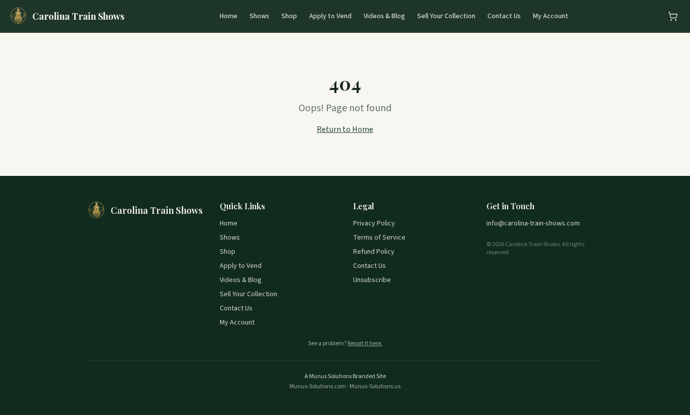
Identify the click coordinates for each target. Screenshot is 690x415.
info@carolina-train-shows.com (533, 223)
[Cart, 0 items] (673, 16)
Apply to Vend (330, 16)
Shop (289, 16)
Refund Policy (374, 252)
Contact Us (504, 16)
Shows (259, 16)
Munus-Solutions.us (375, 386)
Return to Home (345, 129)
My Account (550, 16)
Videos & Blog (384, 16)
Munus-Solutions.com (317, 386)
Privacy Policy (374, 223)
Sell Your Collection (446, 16)
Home (228, 16)
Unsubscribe (372, 280)
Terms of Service (379, 238)
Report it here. (365, 344)
